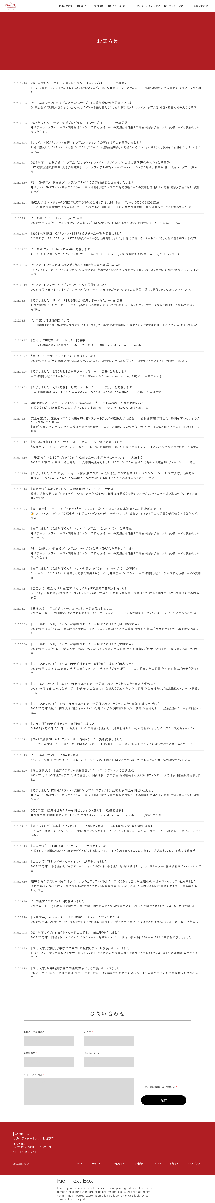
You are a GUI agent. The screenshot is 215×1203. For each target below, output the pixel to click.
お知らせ (174, 1163)
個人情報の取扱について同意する (160, 1087)
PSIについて (66, 5)
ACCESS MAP (21, 1163)
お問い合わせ (201, 5)
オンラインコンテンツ (148, 5)
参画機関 (98, 5)
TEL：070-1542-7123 (24, 1152)
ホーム (79, 1163)
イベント (156, 1163)
